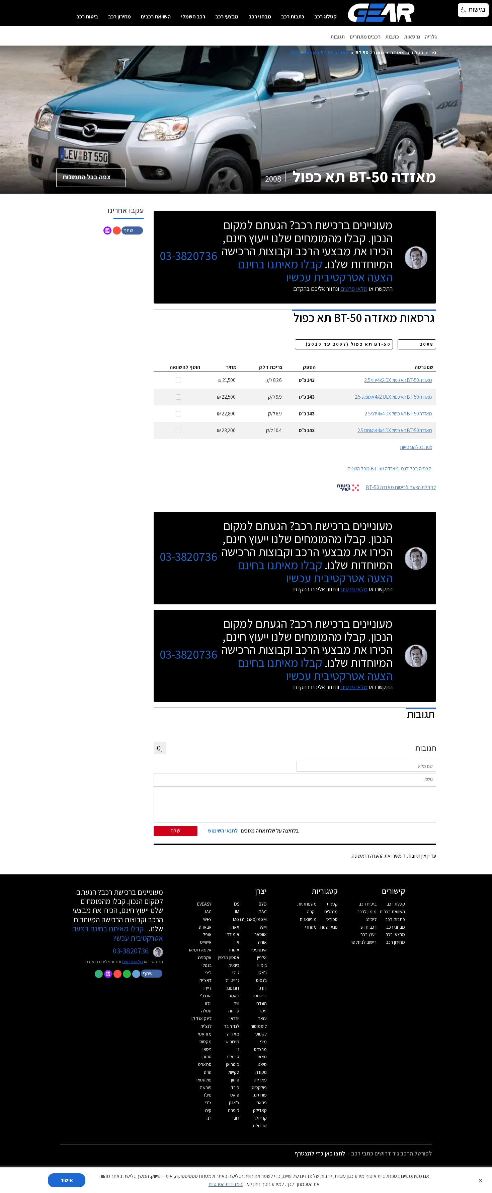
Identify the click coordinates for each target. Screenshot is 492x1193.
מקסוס (205, 1042)
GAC (262, 912)
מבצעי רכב (226, 16)
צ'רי (208, 1103)
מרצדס (260, 1049)
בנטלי (206, 965)
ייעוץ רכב (368, 934)
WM (263, 927)
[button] (133, 230)
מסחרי (311, 927)
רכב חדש (368, 927)
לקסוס (261, 1034)
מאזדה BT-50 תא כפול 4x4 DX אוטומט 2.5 (394, 430)
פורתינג (260, 1095)
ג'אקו (262, 973)
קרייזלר (260, 1118)
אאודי (234, 927)
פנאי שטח (329, 927)
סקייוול (233, 1072)
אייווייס (206, 942)
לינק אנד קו (201, 1018)
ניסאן (207, 1049)
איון (236, 942)
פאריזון (260, 1080)
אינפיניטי (259, 950)
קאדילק (260, 1110)
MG (236, 919)
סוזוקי (206, 1057)
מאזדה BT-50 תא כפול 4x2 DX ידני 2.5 (398, 380)
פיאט (234, 1095)
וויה (236, 1003)
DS (236, 904)
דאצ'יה (205, 980)
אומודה (233, 934)
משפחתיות (307, 904)
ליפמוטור (259, 1026)
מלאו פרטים (353, 288)
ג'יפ (208, 973)
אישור (67, 1180)
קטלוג (417, 52)
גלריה (431, 36)
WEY (207, 919)
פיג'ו (208, 1095)
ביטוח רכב (87, 16)
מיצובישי (232, 1042)
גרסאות (412, 36)
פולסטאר (203, 1080)
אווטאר (260, 934)
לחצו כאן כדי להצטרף (320, 1153)
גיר (433, 52)
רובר (235, 1118)
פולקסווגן (259, 1087)
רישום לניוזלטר (363, 942)
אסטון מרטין (228, 957)
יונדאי (234, 1018)
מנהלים (331, 912)
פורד (235, 1087)
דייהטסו (260, 996)
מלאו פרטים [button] (132, 961)
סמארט (205, 1064)
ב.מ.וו (262, 965)
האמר (234, 996)
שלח (175, 830)
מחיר (231, 367)
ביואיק (234, 965)
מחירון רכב (119, 16)
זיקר (263, 1011)
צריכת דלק (271, 367)
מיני (263, 1042)
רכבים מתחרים (365, 36)
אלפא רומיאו (200, 950)
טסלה (206, 1011)
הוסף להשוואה (185, 367)
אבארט (205, 927)
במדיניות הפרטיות (226, 1184)
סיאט (262, 1064)
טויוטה (233, 1011)
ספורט (332, 919)
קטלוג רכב (325, 16)
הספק (309, 367)
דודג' (262, 988)
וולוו (208, 1003)
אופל (207, 934)
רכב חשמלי (193, 16)
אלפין (262, 957)
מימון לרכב (367, 912)
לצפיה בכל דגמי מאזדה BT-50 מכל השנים (389, 468)
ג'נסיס (261, 980)
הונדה (261, 1003)
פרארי (261, 1103)
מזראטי (205, 1034)
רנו (209, 1118)
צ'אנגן (234, 1103)
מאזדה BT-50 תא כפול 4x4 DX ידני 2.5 (398, 413)
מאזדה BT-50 (369, 52)
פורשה (206, 1087)
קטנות (332, 904)
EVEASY (204, 904)
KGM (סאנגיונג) (253, 919)
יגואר (262, 1018)
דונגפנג (233, 988)
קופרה (233, 1110)
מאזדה (397, 52)
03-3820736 (188, 256)
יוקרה (312, 912)
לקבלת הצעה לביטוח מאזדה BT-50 (401, 487)
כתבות (392, 36)
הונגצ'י (206, 996)
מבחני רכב (260, 16)
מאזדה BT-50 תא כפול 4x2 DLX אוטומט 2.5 (393, 396)
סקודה (261, 1072)
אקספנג (204, 957)
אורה (262, 942)
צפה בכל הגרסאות (416, 447)
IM (237, 912)
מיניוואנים (308, 919)
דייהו (207, 988)
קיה (208, 1110)
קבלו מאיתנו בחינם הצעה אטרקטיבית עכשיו (315, 270)
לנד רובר (231, 1026)
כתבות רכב (292, 16)
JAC (208, 912)
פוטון (235, 1080)
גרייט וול (232, 980)
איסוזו (234, 950)
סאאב (261, 1057)
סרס (208, 1072)
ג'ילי (235, 973)
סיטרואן (232, 1064)
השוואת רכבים (156, 16)
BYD (263, 904)
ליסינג (371, 919)
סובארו (233, 1057)
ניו (237, 1049)
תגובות (337, 36)
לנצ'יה (206, 1026)
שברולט (260, 1126)
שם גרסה (424, 367)
